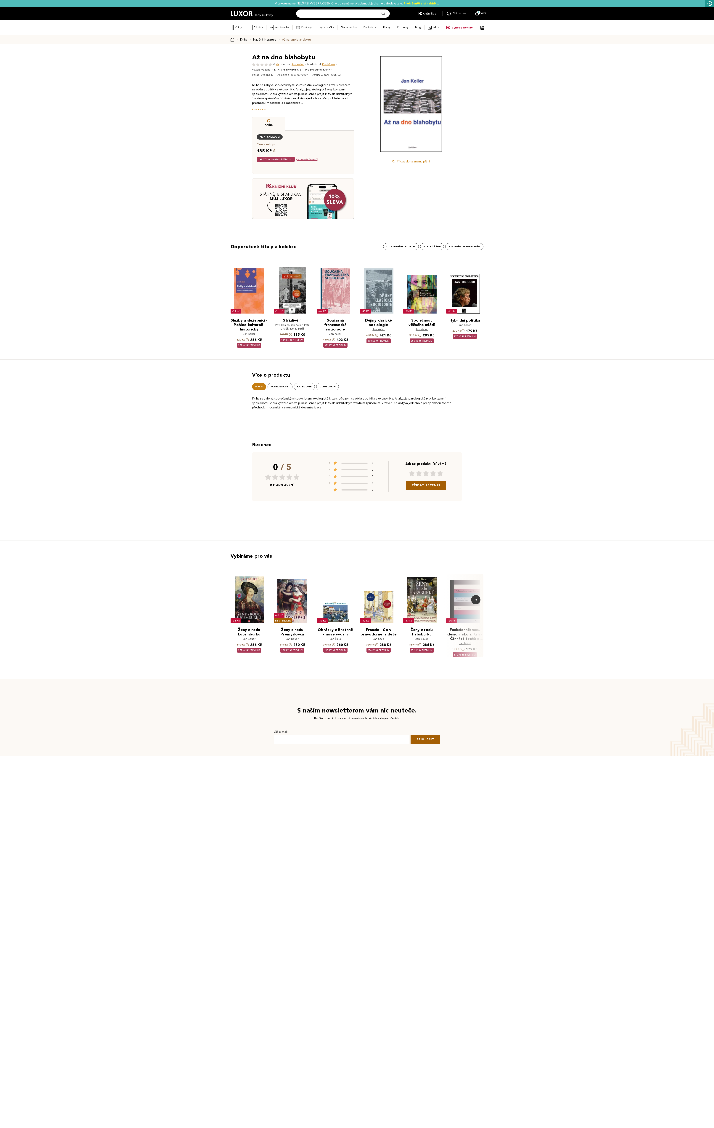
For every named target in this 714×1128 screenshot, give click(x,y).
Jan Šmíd (335, 638)
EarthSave (328, 64)
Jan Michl (465, 643)
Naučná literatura (264, 39)
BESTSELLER (283, 620)
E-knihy (258, 27)
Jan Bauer (249, 638)
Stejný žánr (432, 246)
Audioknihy (282, 27)
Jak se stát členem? (307, 159)
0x (277, 64)
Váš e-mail (280, 732)
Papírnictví (370, 27)
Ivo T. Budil (297, 328)
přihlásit (425, 739)
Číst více (257, 109)
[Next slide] (452, 104)
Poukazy (306, 27)
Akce (436, 27)
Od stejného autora (401, 246)
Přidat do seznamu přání (413, 161)
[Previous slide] (369, 104)
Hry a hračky (326, 27)
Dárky (386, 27)
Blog (418, 27)
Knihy (238, 27)
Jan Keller (298, 64)
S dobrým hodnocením (464, 246)
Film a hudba (349, 27)
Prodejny (402, 27)
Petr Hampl (282, 325)
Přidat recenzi (426, 485)
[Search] (383, 13)
